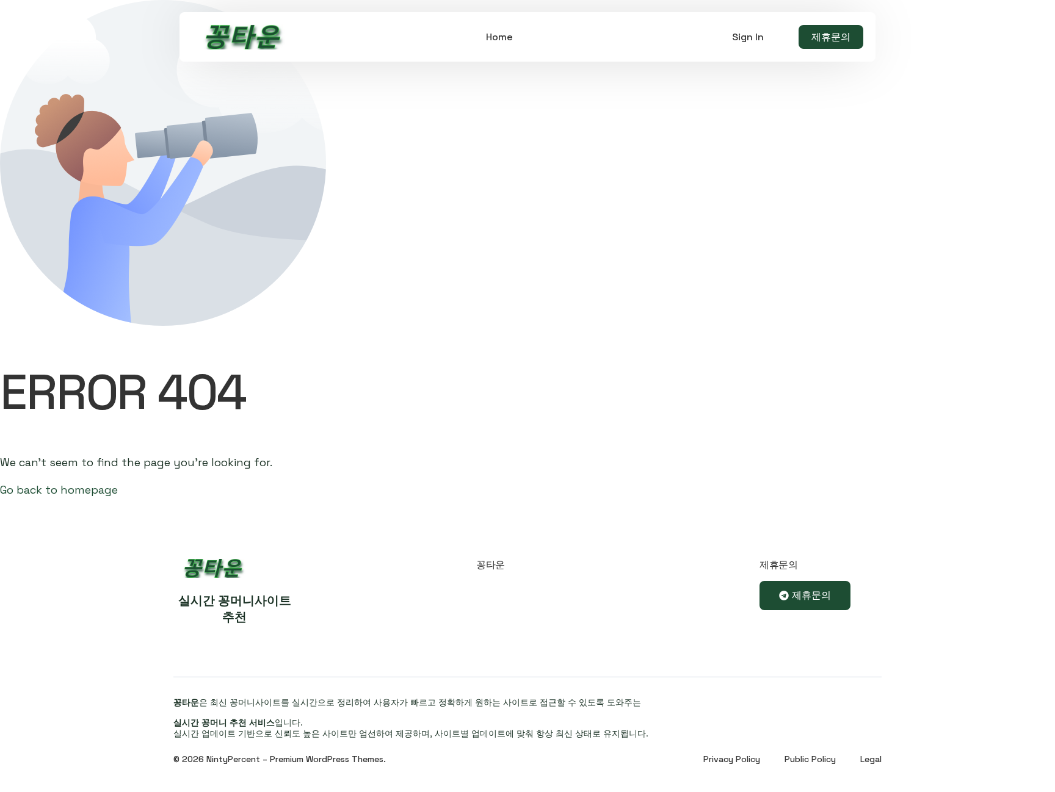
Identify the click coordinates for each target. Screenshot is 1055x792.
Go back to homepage (59, 490)
